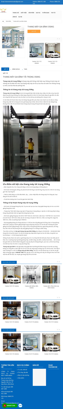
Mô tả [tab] (6, 69)
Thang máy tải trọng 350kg (12, 81)
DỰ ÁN (20, 16)
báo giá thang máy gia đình (23, 231)
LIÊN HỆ (15, 16)
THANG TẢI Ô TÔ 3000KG (12, 322)
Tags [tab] (25, 69)
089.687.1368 (19, 252)
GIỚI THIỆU (24, 12)
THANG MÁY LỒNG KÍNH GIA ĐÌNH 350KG (51, 287)
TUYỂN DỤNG (45, 12)
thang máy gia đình (29, 100)
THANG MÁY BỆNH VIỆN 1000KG (31, 287)
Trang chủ (16, 12)
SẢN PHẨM (31, 12)
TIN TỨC (53, 12)
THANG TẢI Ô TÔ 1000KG (36, 62)
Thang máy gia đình (9, 246)
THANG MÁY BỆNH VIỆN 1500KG (52, 62)
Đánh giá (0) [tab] (16, 69)
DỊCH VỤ (38, 12)
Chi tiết (34, 31)
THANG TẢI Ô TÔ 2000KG (31, 322)
